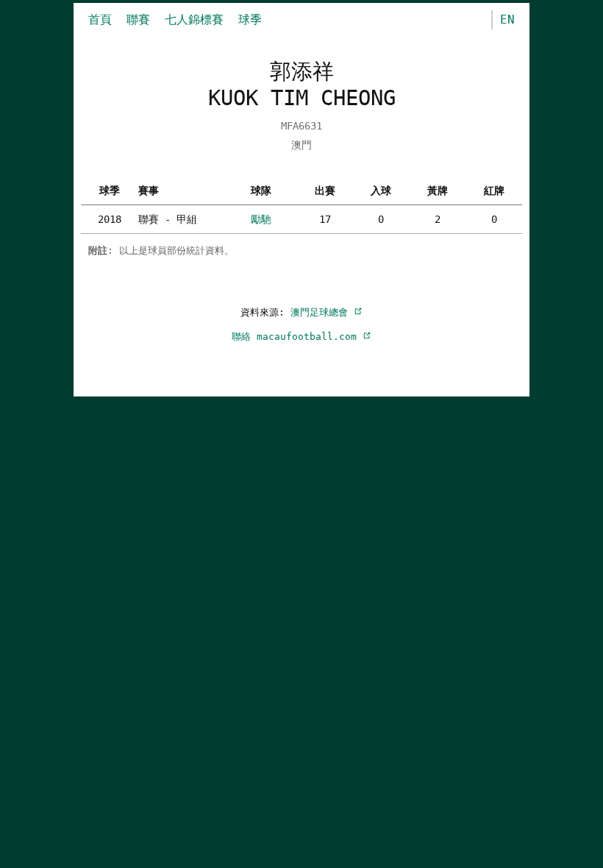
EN (507, 19)
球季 (250, 19)
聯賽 (138, 19)
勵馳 (261, 219)
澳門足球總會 (322, 312)
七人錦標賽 (194, 19)
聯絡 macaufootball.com (297, 336)
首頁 (100, 19)
